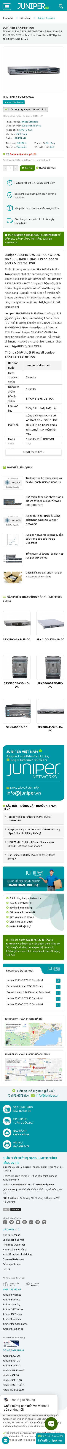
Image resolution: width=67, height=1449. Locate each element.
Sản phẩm (25, 18)
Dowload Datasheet (14, 1259)
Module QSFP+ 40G (13, 1385)
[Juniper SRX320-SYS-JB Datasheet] (58, 999)
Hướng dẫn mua (47, 168)
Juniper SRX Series (13, 1309)
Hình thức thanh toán (14, 1245)
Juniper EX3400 (11, 1361)
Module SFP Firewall (14, 1370)
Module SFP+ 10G (12, 1380)
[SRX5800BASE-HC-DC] (17, 667)
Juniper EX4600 (11, 1366)
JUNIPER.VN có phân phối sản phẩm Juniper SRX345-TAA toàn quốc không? (30, 844)
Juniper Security (11, 1304)
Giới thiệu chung (11, 1235)
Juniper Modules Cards (15, 1324)
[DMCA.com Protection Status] (12, 1209)
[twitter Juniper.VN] (12, 1222)
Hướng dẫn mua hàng (14, 1250)
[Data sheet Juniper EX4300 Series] (58, 987)
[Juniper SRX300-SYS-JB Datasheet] (58, 1005)
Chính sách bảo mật (13, 1240)
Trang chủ (8, 18)
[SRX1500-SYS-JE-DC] (17, 623)
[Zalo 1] (5, 1442)
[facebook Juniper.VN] (6, 1222)
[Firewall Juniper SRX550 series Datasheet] (58, 993)
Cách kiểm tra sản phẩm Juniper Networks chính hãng (44, 574)
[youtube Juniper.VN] (19, 1222)
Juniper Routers (11, 1300)
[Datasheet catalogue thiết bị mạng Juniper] (33, 969)
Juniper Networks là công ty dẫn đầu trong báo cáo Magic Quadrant (44, 539)
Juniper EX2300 (11, 1356)
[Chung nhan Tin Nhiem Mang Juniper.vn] (11, 1344)
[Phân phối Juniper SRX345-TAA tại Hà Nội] (33, 1034)
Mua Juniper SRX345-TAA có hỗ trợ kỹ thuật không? (30, 857)
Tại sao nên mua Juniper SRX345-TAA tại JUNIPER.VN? (28, 818)
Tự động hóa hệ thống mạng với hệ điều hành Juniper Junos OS (44, 480)
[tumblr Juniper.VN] (45, 1222)
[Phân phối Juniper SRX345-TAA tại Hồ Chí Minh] (33, 1069)
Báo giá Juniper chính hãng (17, 1254)
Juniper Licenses (12, 1319)
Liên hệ (6, 1269)
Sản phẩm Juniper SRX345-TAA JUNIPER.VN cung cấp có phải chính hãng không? (33, 831)
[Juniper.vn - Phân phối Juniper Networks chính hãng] (33, 771)
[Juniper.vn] (33, 6)
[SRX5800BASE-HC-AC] (50, 667)
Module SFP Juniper (13, 1390)
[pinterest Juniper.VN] (38, 1222)
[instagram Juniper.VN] (25, 1222)
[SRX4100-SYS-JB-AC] (50, 623)
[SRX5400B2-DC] (17, 711)
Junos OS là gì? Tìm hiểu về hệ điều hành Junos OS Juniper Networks (43, 520)
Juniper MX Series (12, 1314)
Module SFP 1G (11, 1375)
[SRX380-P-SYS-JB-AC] (50, 711)
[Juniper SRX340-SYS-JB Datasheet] (58, 981)
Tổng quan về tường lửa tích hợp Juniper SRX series (45, 556)
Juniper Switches (12, 1295)
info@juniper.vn (47, 1095)
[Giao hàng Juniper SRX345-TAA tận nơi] (33, 878)
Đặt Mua (29, 168)
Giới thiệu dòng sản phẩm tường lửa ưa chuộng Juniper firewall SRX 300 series (44, 501)
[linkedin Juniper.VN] (32, 1222)
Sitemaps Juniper (12, 1264)
